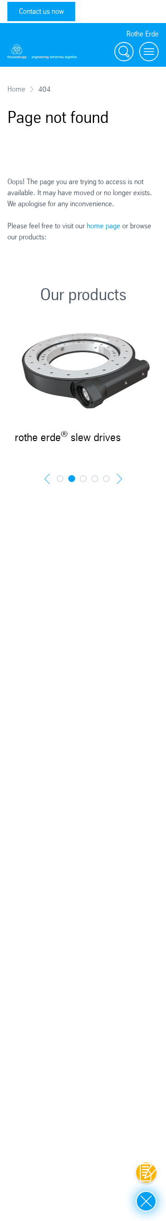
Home (16, 89)
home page (103, 225)
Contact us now (41, 11)
